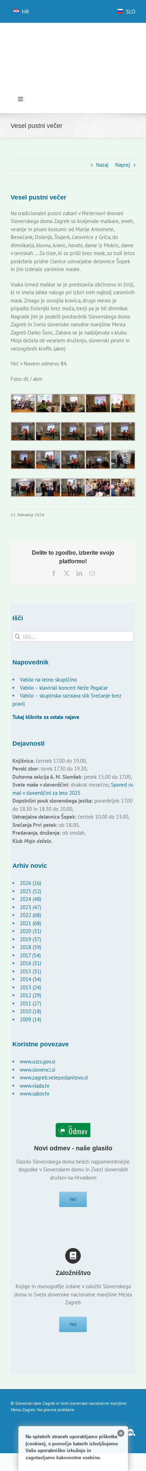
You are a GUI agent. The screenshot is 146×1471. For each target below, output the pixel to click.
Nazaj (102, 164)
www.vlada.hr (35, 1085)
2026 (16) (30, 883)
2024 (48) (30, 899)
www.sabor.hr (35, 1093)
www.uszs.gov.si (37, 1061)
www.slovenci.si (37, 1069)
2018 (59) (30, 947)
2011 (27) (30, 1003)
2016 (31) (30, 963)
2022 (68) (30, 915)
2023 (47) (30, 907)
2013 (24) (30, 987)
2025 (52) (30, 891)
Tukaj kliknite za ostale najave (45, 717)
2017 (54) (30, 955)
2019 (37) (30, 939)
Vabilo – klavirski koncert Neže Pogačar (64, 687)
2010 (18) (30, 1011)
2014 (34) (30, 979)
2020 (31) (30, 931)
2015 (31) (30, 971)
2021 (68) (30, 923)
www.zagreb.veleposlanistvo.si (54, 1077)
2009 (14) (30, 1019)
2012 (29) (30, 995)
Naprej (122, 164)
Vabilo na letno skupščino (48, 679)
